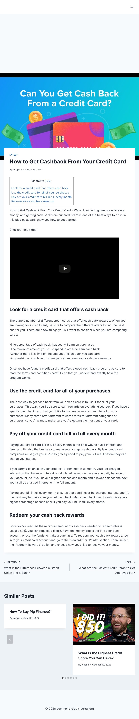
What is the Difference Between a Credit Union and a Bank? (31, 567)
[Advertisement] (69, 39)
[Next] (129, 639)
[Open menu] (132, 6)
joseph (16, 169)
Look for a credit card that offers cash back (39, 188)
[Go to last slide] (10, 639)
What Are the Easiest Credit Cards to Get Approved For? (107, 567)
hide (48, 181)
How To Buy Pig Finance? (30, 612)
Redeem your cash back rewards (32, 201)
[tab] (63, 678)
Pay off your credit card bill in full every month (41, 197)
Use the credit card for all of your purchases (40, 192)
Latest (13, 155)
